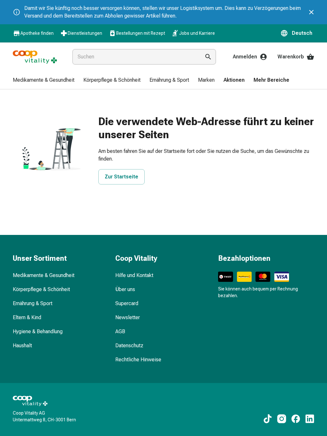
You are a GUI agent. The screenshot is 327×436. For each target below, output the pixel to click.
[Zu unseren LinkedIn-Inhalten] (309, 418)
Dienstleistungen (85, 33)
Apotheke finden (37, 33)
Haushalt (22, 345)
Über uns (125, 289)
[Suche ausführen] (208, 56)
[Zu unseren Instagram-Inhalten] (281, 418)
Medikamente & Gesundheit (43, 275)
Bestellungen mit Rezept (140, 33)
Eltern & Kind (27, 317)
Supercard (126, 303)
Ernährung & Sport (32, 303)
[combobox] (135, 56)
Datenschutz (129, 345)
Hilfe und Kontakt (134, 275)
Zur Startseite (121, 177)
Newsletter (127, 317)
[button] (297, 33)
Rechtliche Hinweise (138, 360)
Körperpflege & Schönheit (41, 289)
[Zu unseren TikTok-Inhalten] (267, 418)
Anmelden (245, 57)
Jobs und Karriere (197, 33)
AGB (120, 331)
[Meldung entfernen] (311, 12)
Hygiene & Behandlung (38, 331)
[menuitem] (43, 80)
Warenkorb (291, 57)
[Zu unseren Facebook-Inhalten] (295, 418)
